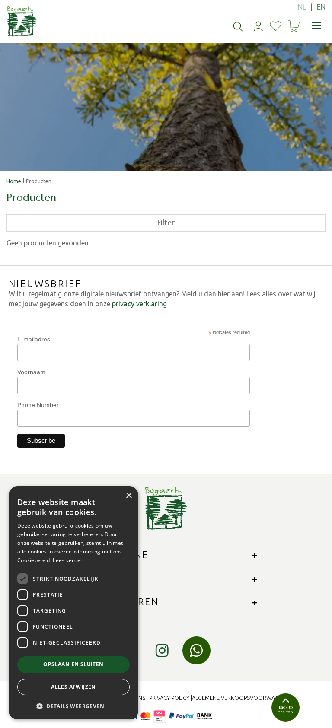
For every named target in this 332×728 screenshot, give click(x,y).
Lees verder (68, 560)
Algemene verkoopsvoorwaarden (242, 698)
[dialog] (73, 602)
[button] (73, 706)
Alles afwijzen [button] (73, 686)
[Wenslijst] (275, 26)
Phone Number (38, 404)
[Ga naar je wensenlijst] (275, 26)
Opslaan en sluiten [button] (73, 664)
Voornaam (31, 372)
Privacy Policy (169, 698)
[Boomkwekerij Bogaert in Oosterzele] (21, 21)
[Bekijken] (294, 25)
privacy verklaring (139, 304)
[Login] (258, 26)
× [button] (128, 496)
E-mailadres (33, 339)
